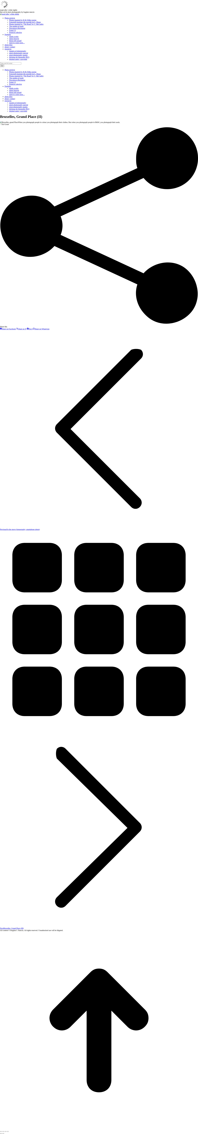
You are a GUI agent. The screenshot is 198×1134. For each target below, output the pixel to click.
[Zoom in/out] (8, 1131)
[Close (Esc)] (1, 1131)
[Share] (3, 1131)
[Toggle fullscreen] (5, 1131)
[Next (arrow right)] (3, 1133)
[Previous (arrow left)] (1, 1133)
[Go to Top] (99, 1129)
